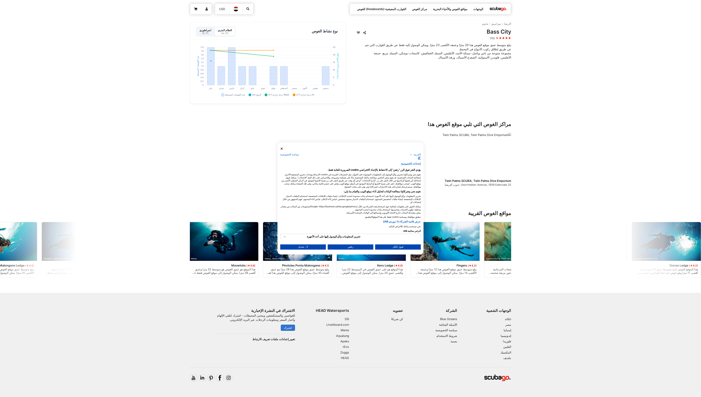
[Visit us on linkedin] (202, 377)
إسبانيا (507, 330)
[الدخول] (206, 9)
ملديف (507, 358)
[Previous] (506, 163)
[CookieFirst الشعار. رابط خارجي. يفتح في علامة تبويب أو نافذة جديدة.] (419, 158)
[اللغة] (236, 8)
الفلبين (507, 347)
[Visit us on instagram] (228, 377)
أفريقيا (507, 23)
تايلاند (508, 319)
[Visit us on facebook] (219, 377)
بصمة (454, 341)
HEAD (345, 358)
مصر (508, 324)
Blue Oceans (448, 319)
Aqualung (342, 336)
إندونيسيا (506, 336)
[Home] (498, 9)
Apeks (344, 341)
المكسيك (505, 352)
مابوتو (485, 23)
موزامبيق (496, 23)
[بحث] (248, 8)
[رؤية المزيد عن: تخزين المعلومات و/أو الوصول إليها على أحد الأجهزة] (284, 237)
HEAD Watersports (332, 310)
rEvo (346, 347)
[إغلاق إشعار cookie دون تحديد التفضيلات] (281, 149)
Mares (345, 330)
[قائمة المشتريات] (195, 9)
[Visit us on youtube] (193, 377)
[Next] (192, 163)
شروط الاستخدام (446, 336)
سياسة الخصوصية (446, 330)
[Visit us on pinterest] (211, 377)
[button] (415, 154)
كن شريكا (397, 319)
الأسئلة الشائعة (448, 324)
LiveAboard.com (337, 324)
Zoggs (344, 352)
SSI (347, 319)
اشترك (288, 328)
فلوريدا (507, 341)
